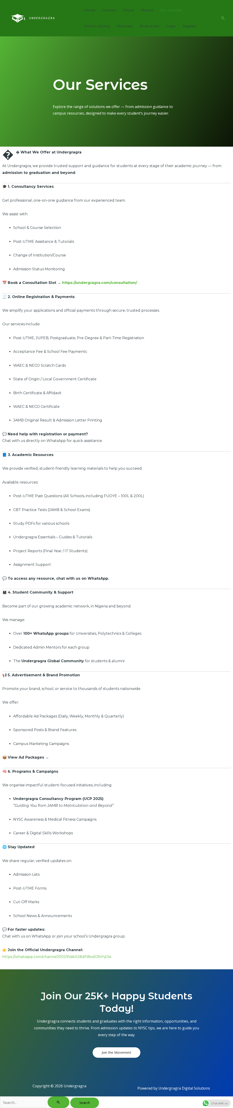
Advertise (125, 26)
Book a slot (150, 26)
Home (89, 10)
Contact (109, 10)
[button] (223, 18)
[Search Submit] (58, 1102)
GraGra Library (97, 26)
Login (171, 26)
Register (190, 26)
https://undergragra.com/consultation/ (99, 283)
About (128, 10)
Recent (147, 10)
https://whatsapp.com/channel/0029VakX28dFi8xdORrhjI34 (56, 957)
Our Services (170, 10)
